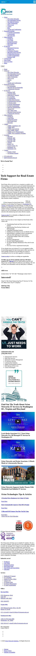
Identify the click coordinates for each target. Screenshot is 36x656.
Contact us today (5, 215)
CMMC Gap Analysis (13, 129)
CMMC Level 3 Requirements (15, 132)
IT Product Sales (11, 103)
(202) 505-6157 (5, 623)
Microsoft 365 (11, 35)
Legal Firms (10, 118)
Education (10, 45)
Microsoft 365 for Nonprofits (15, 87)
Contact (6, 150)
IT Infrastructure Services (14, 101)
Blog (8, 28)
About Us (6, 70)
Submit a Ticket (11, 152)
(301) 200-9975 (5, 601)
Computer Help (11, 93)
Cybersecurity (11, 34)
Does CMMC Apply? (13, 130)
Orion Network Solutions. (12, 641)
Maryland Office (5, 592)
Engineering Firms (12, 41)
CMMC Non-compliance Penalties (16, 133)
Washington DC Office (6, 615)
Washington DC (27, 204)
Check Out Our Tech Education (9, 516)
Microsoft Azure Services (14, 52)
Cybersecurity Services (13, 89)
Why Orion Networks (13, 19)
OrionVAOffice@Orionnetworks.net (19, 612)
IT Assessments (11, 86)
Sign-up (11, 261)
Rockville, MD (11, 141)
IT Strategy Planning (12, 51)
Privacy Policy (8, 650)
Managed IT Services (13, 48)
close (2, 66)
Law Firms (10, 40)
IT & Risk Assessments (13, 32)
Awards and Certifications (14, 29)
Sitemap (6, 649)
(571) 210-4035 (5, 612)
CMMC (6, 124)
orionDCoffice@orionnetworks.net (18, 623)
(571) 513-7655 (8, 61)
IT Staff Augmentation (13, 55)
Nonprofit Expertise (9, 31)
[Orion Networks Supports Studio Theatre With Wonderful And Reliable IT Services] (18, 475)
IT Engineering (11, 98)
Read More (4, 501)
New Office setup (12, 110)
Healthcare (10, 38)
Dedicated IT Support (13, 95)
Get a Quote (7, 60)
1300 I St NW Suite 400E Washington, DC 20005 (7, 619)
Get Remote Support (12, 153)
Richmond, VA (11, 147)
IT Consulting (11, 96)
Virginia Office (4, 604)
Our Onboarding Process (14, 20)
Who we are (10, 25)
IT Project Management (13, 104)
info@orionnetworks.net (10, 157)
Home (5, 69)
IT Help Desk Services (13, 54)
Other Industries (8, 37)
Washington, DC (11, 148)
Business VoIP (11, 57)
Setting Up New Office (10, 579)
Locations (6, 135)
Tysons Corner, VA (12, 145)
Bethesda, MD (11, 138)
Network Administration (13, 107)
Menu (5, 63)
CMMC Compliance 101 (14, 126)
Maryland (9, 136)
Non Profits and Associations (11, 568)
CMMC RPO (11, 127)
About (5, 17)
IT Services (7, 46)
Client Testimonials (12, 23)
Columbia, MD (11, 139)
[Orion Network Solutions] (6, 14)
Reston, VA (10, 144)
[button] (34, 2)
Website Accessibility (9, 652)
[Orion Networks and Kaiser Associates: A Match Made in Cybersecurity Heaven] (18, 449)
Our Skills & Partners (13, 22)
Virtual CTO (10, 49)
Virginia (9, 142)
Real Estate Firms (12, 43)
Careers (9, 26)
